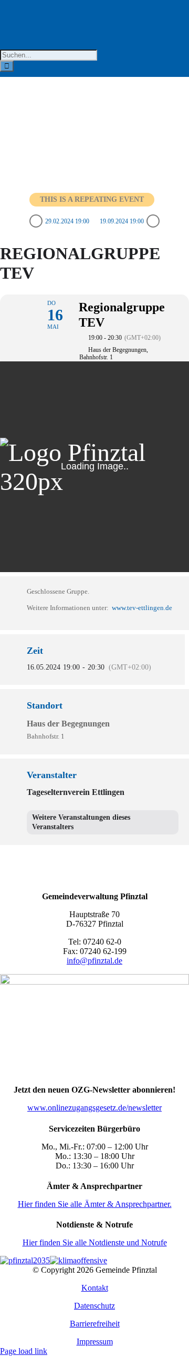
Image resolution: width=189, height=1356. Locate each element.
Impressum (95, 1341)
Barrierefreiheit (95, 1323)
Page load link (23, 1351)
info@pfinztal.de (94, 960)
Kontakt (94, 1287)
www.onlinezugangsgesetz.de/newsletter (94, 1107)
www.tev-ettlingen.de (142, 608)
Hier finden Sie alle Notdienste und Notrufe (95, 1242)
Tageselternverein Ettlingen (75, 792)
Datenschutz (94, 1305)
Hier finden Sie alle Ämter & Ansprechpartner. (95, 1204)
